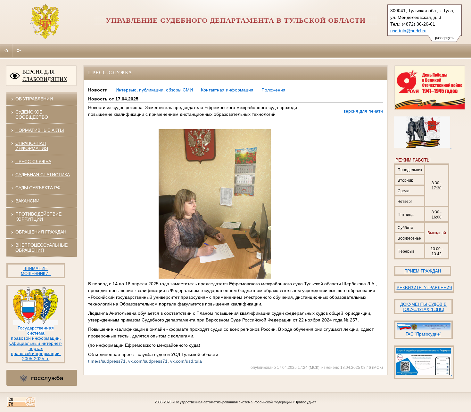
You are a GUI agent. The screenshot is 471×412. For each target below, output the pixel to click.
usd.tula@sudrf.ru (408, 30)
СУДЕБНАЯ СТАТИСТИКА (42, 174)
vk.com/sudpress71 (148, 361)
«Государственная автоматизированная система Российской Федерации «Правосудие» (244, 402)
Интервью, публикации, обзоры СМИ (154, 89)
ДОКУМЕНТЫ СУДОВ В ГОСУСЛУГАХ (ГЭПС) (423, 307)
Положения (273, 89)
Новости (98, 89)
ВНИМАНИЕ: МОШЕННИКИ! (36, 271)
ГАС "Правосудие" (423, 334)
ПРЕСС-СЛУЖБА (33, 161)
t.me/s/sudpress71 (107, 361)
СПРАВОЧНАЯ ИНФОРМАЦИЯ (31, 146)
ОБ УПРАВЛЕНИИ (34, 98)
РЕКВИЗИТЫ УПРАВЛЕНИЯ (424, 287)
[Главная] (6, 50)
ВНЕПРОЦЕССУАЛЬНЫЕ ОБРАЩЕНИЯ (41, 247)
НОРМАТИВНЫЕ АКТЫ (39, 130)
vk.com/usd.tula (186, 361)
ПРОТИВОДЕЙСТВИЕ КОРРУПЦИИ (38, 216)
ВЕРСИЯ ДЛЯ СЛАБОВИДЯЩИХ (44, 75)
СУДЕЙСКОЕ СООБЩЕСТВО (31, 114)
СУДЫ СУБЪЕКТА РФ (38, 187)
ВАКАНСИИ (27, 200)
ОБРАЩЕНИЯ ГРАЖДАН (40, 231)
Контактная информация (227, 89)
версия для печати (363, 111)
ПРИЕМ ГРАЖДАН (422, 271)
